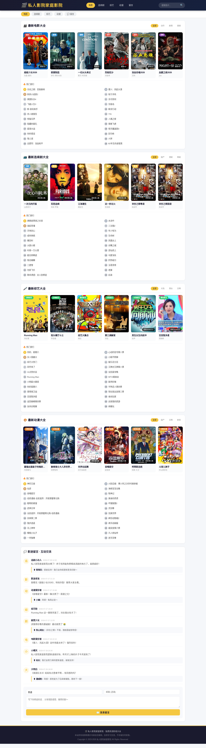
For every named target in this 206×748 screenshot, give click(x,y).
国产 (163, 157)
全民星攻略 (113, 372)
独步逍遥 (31, 523)
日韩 (179, 288)
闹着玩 (111, 406)
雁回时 (30, 240)
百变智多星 (32, 396)
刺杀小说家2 (32, 94)
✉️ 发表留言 (103, 712)
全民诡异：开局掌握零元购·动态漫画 (43, 513)
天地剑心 (31, 231)
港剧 (171, 157)
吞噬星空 (31, 493)
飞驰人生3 (31, 104)
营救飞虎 (112, 124)
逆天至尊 (112, 538)
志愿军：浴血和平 (35, 143)
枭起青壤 (31, 226)
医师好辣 (112, 382)
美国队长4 (31, 99)
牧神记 (111, 493)
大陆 (163, 288)
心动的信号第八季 (116, 352)
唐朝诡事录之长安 (35, 221)
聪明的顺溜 (32, 503)
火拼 (110, 138)
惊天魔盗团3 (113, 129)
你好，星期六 (33, 352)
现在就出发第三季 (116, 392)
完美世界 (112, 513)
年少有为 (112, 231)
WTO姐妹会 (113, 377)
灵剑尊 (111, 508)
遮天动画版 (113, 523)
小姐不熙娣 (113, 357)
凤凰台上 (112, 240)
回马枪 (111, 134)
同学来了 (31, 367)
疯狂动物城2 (113, 518)
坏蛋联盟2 (112, 503)
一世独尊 (31, 538)
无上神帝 (31, 528)
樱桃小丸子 (32, 533)
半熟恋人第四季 (115, 387)
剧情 (171, 26)
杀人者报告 (32, 114)
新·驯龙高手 (32, 109)
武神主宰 (31, 508)
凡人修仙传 (113, 533)
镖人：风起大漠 (115, 89)
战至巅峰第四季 (34, 401)
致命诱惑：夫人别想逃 (37, 275)
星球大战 (31, 129)
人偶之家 (112, 119)
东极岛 (111, 104)
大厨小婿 (31, 245)
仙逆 (29, 488)
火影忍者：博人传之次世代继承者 (123, 484)
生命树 (111, 236)
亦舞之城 (112, 245)
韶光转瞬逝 (32, 255)
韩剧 (179, 157)
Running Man (33, 377)
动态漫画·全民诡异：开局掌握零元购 (43, 498)
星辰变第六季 (114, 528)
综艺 (112, 5)
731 (110, 114)
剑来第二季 (32, 518)
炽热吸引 (112, 260)
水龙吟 (111, 221)
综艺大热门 (32, 362)
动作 (163, 26)
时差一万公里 (33, 250)
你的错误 (31, 134)
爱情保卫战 (32, 392)
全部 (154, 26)
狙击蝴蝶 (31, 260)
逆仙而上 (112, 250)
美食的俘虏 (113, 498)
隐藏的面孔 (32, 124)
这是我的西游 (114, 401)
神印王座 (31, 484)
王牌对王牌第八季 (116, 367)
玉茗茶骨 (112, 265)
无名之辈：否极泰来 (36, 89)
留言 (131, 5)
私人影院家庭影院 (42, 5)
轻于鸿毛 (112, 94)
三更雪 (30, 265)
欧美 (179, 420)
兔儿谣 (30, 138)
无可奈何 (112, 99)
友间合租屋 (32, 406)
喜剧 (179, 26)
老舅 (110, 270)
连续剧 (101, 5)
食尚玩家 (112, 396)
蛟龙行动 (112, 109)
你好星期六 (32, 387)
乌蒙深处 (112, 255)
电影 (91, 5)
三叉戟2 (111, 226)
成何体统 (31, 236)
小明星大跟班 (33, 382)
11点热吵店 (32, 372)
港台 (171, 288)
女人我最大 (32, 357)
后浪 (110, 275)
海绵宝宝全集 (114, 488)
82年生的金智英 (115, 143)
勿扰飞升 (31, 270)
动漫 (121, 5)
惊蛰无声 (31, 119)
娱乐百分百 (113, 362)
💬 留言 (70, 14)
